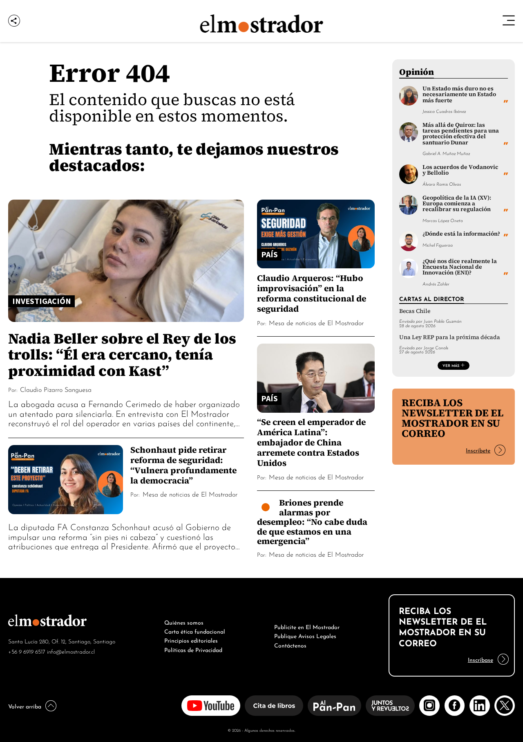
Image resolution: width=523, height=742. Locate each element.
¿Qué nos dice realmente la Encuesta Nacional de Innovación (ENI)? (459, 267)
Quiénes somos (183, 622)
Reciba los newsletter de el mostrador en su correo (452, 418)
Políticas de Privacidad (193, 649)
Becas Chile (414, 311)
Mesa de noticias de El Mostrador (190, 493)
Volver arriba (24, 706)
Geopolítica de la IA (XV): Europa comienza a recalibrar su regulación (456, 204)
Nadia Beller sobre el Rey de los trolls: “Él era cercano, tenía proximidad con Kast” (122, 354)
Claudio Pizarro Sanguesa (56, 388)
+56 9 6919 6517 (26, 651)
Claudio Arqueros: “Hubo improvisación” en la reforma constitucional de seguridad (311, 293)
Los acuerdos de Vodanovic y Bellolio (460, 170)
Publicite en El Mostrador (307, 626)
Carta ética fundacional (194, 631)
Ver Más (451, 365)
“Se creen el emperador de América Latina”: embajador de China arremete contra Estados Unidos (311, 442)
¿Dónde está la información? (461, 234)
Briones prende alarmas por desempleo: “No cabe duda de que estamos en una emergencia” (312, 522)
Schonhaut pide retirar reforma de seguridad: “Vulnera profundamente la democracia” (183, 465)
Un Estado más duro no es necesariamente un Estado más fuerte (459, 94)
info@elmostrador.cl (71, 651)
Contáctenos (290, 645)
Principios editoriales (191, 640)
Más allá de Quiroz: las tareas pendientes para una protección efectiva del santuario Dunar (460, 133)
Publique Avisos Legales (305, 635)
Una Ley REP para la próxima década (449, 337)
